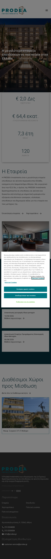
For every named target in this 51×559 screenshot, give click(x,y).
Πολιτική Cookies (38, 278)
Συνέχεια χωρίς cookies (26, 289)
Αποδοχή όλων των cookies (25, 295)
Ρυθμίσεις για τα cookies (25, 302)
